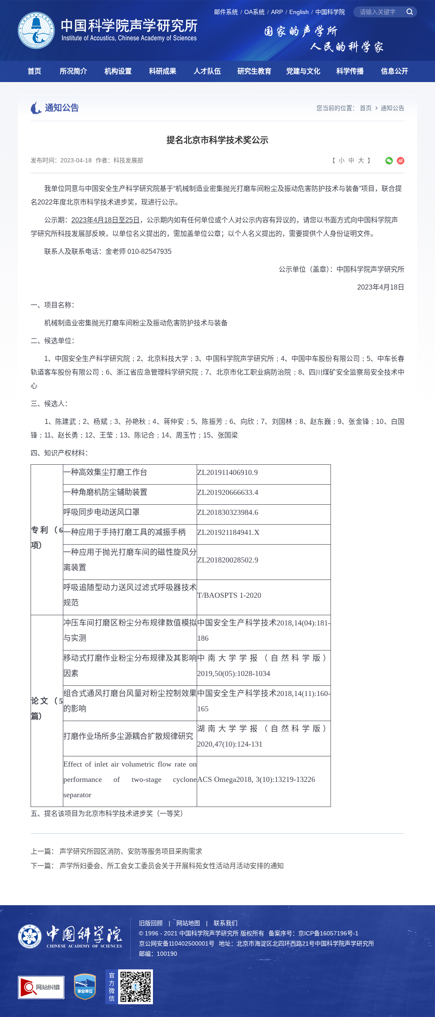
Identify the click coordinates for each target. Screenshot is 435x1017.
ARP (277, 12)
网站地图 (188, 923)
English (299, 12)
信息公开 (394, 71)
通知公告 (392, 108)
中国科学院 (330, 12)
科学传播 (350, 71)
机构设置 (118, 71)
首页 (34, 71)
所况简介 (73, 71)
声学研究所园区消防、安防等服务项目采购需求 (130, 851)
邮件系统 (226, 12)
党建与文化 (303, 71)
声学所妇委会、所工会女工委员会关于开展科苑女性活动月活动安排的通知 (171, 865)
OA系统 (254, 12)
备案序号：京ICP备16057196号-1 (313, 933)
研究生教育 (254, 71)
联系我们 (225, 923)
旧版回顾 (151, 923)
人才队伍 (207, 71)
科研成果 (162, 71)
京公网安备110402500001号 (177, 943)
